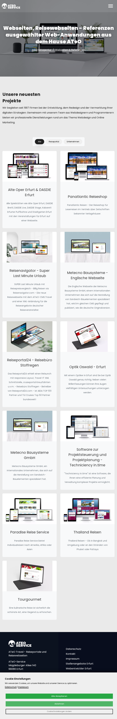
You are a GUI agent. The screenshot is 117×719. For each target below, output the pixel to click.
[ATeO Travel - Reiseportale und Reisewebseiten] (11, 6)
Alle (39, 141)
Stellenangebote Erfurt (79, 663)
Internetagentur (41, 50)
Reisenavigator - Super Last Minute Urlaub (29, 273)
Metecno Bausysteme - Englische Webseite (87, 275)
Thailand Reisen (87, 532)
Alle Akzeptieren (59, 696)
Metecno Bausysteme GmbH (30, 455)
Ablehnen (59, 703)
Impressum (72, 658)
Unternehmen (73, 141)
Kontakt (70, 654)
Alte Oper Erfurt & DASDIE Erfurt (29, 192)
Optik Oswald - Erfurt (87, 366)
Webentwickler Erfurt (79, 668)
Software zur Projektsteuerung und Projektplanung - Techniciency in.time (87, 457)
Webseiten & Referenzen (70, 50)
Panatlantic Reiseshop (87, 196)
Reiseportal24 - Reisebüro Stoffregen (29, 363)
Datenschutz (73, 649)
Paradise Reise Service (29, 532)
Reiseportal (54, 141)
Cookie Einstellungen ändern (59, 711)
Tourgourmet (29, 599)
